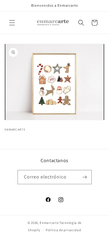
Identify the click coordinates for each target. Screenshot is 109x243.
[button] (12, 22)
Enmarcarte (49, 223)
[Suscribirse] (84, 177)
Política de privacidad (63, 230)
